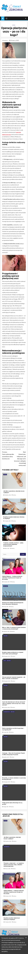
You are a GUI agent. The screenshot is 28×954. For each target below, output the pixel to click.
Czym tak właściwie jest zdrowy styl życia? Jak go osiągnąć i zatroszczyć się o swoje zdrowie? (13, 703)
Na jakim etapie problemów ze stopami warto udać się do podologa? (12, 653)
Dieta (5, 660)
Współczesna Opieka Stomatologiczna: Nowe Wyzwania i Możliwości (12, 603)
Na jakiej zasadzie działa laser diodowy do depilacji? (12, 918)
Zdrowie (13, 559)
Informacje (6, 846)
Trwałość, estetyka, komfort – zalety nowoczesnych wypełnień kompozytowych (13, 544)
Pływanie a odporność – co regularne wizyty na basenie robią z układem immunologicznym (14, 864)
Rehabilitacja (7, 559)
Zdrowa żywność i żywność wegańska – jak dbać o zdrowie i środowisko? (13, 677)
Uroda (13, 25)
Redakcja (6, 40)
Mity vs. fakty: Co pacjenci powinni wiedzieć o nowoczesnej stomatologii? (14, 628)
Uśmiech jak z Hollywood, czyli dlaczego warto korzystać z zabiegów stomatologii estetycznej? (20, 458)
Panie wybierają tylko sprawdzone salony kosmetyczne (8, 455)
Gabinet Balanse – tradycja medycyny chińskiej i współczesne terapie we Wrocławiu (12, 578)
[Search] (26, 18)
